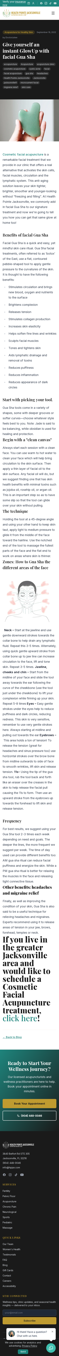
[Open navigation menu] (53, 13)
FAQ (5, 1259)
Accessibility (9, 1286)
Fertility (6, 1191)
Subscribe (30, 1320)
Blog (5, 1265)
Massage (7, 1227)
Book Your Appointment (29, 1103)
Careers (7, 1280)
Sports (6, 1217)
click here (20, 1018)
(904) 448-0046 (31, 1115)
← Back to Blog (12, 1037)
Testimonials (9, 1254)
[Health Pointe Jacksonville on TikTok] (50, 3)
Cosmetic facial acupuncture (23, 154)
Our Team (8, 1244)
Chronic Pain (9, 1206)
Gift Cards (8, 1270)
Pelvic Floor (9, 1196)
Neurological (9, 1212)
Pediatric (7, 1222)
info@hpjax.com (11, 1167)
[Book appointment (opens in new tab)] (33, 3)
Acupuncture (9, 1201)
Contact (7, 1275)
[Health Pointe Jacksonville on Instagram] (46, 3)
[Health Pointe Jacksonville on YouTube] (55, 3)
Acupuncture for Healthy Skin (19, 32)
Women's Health (11, 1249)
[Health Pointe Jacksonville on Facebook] (41, 3)
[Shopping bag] (28, 3)
